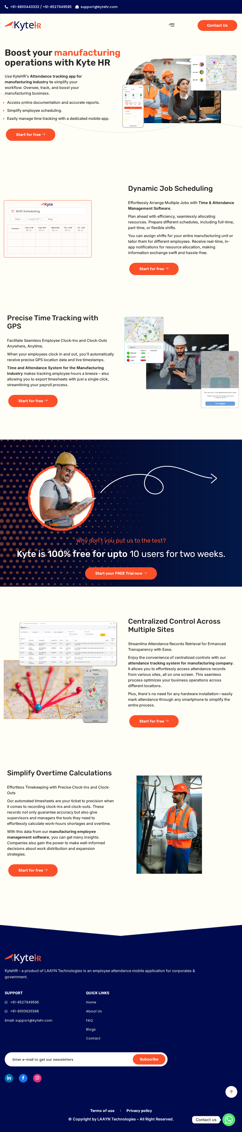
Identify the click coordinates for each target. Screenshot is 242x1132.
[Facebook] (23, 1078)
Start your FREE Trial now (118, 573)
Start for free (28, 134)
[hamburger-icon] (171, 25)
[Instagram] (37, 1078)
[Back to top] (231, 1092)
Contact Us (217, 25)
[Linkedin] (9, 1078)
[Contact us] (228, 1119)
